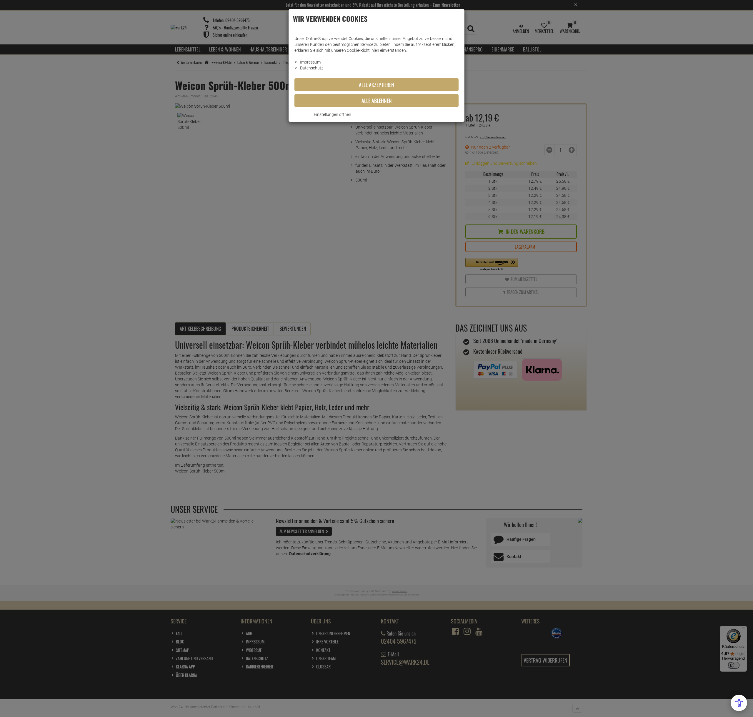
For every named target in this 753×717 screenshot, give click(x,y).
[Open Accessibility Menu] (739, 703)
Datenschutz (311, 68)
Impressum (310, 62)
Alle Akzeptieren (376, 85)
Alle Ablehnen (376, 100)
